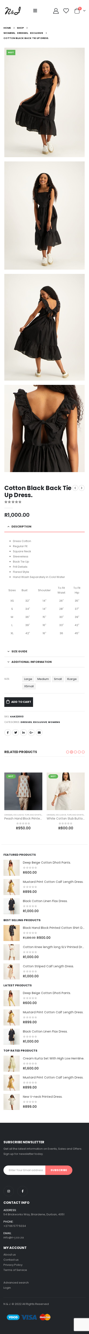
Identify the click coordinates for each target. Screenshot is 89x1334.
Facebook (7, 732)
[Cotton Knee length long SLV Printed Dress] (11, 952)
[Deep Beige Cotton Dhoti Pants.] (11, 868)
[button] (68, 752)
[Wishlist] (66, 10)
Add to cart (21, 702)
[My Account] (56, 10)
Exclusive (40, 722)
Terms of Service (15, 1270)
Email (39, 732)
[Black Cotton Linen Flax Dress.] (11, 906)
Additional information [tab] (31, 662)
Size (6, 679)
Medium (43, 679)
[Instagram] (8, 1191)
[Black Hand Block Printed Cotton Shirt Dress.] (11, 933)
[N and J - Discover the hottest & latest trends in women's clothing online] (12, 10)
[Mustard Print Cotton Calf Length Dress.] (11, 887)
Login (7, 1288)
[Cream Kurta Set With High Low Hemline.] (11, 1064)
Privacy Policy (12, 1265)
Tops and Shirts (33, 814)
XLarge (72, 679)
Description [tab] (21, 526)
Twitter (15, 732)
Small (58, 679)
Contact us (11, 1260)
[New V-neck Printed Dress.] (11, 1102)
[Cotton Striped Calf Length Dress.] (11, 971)
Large (28, 679)
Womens (54, 722)
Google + (31, 732)
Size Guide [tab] (19, 651)
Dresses (26, 722)
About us (9, 1255)
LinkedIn (23, 732)
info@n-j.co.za (13, 1237)
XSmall (29, 686)
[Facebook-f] (22, 1191)
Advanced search (16, 1283)
